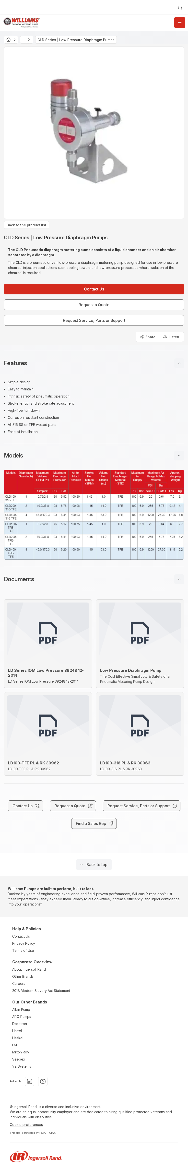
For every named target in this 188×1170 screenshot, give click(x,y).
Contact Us (21, 936)
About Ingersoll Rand (29, 969)
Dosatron (19, 1024)
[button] (94, 363)
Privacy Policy (23, 943)
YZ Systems (21, 1066)
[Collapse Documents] (179, 579)
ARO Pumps (21, 1016)
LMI (15, 1045)
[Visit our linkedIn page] (29, 1081)
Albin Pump (21, 1009)
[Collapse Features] (179, 363)
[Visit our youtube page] (42, 1081)
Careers (18, 983)
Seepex (18, 1059)
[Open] (179, 22)
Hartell (17, 1031)
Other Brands (23, 976)
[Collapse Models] (179, 455)
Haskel (17, 1038)
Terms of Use (23, 950)
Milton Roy (20, 1052)
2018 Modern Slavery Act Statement (41, 991)
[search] (180, 7)
